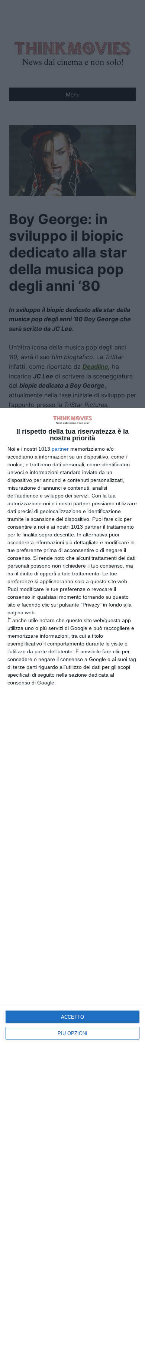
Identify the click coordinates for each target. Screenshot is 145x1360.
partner (60, 448)
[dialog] (72, 884)
